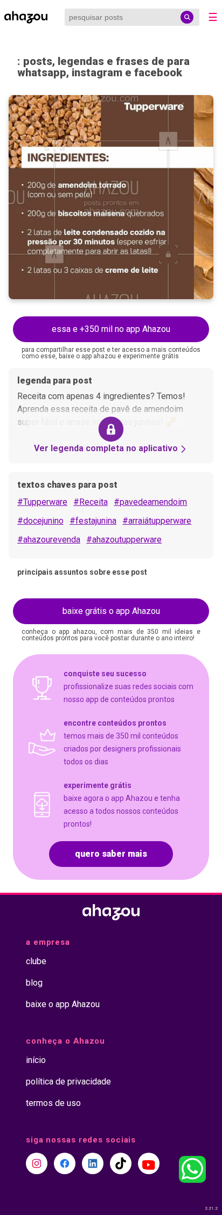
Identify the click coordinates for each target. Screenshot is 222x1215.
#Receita (90, 502)
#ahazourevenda (48, 539)
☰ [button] (213, 17)
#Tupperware (42, 502)
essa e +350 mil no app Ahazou (111, 329)
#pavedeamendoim (150, 502)
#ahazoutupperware (124, 539)
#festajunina (93, 521)
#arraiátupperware (156, 521)
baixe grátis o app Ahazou (111, 611)
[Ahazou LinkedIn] (92, 1163)
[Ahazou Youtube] (148, 1163)
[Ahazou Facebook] (64, 1163)
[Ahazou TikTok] (120, 1163)
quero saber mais (111, 854)
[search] (187, 17)
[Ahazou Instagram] (36, 1163)
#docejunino (40, 521)
